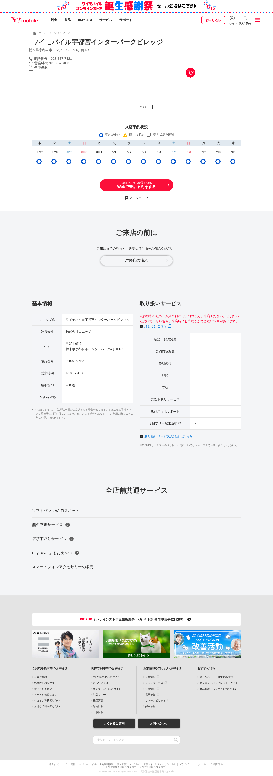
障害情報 (98, 706)
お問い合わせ (159, 723)
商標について (78, 764)
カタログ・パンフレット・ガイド (219, 682)
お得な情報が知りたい (47, 706)
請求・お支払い (43, 688)
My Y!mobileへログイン (106, 677)
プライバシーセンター (191, 764)
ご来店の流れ (136, 260)
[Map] (190, 79)
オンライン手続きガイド (107, 688)
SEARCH (176, 739)
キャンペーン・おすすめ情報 (216, 677)
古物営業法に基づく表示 (152, 767)
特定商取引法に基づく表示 (122, 767)
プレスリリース (154, 682)
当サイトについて (58, 764)
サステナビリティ (155, 700)
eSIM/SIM (85, 20)
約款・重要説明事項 (102, 764)
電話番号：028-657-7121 (53, 59)
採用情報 (150, 706)
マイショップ (138, 198)
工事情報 (98, 712)
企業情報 (150, 677)
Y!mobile (24, 20)
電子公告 (150, 694)
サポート (125, 20)
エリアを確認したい (45, 694)
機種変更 (98, 700)
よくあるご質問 (114, 723)
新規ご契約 (40, 677)
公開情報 (150, 688)
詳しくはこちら (155, 326)
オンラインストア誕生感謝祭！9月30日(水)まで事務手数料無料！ (133, 619)
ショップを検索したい (47, 700)
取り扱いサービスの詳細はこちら (168, 436)
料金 (54, 20)
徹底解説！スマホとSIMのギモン (218, 688)
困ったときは (100, 682)
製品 (67, 20)
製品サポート (100, 694)
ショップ (59, 32)
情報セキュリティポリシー (157, 764)
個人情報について (126, 764)
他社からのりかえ (44, 682)
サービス (105, 20)
